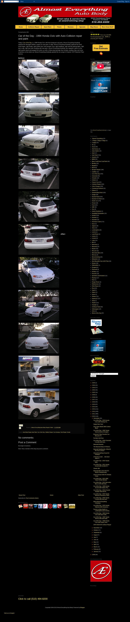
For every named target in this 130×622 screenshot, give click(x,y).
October (96, 530)
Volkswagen (95, 309)
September (97, 532)
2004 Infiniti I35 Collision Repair (102, 524)
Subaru (94, 296)
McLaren (94, 251)
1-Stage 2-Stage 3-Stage (99, 140)
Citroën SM (96, 468)
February (96, 549)
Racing (94, 278)
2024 (93, 385)
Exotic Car (95, 201)
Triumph (94, 305)
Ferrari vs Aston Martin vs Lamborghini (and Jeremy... (101, 510)
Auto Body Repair (27, 432)
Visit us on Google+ (9, 613)
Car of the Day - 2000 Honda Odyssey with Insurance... (101, 506)
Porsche (94, 273)
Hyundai (94, 219)
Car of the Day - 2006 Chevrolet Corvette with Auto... (102, 441)
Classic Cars (95, 182)
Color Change (96, 186)
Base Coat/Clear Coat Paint (99, 161)
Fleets (59, 27)
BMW (93, 159)
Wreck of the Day (96, 313)
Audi (93, 153)
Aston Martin (95, 151)
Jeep (93, 228)
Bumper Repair (96, 169)
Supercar (94, 298)
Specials (82, 27)
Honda (68, 432)
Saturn (94, 292)
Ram (93, 280)
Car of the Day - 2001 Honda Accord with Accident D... (101, 465)
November (97, 528)
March (95, 547)
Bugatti (94, 165)
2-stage (94, 142)
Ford (93, 205)
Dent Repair (63, 432)
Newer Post (22, 495)
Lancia (94, 232)
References (95, 284)
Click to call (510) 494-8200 (33, 598)
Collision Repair (34, 27)
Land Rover (95, 234)
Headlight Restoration (98, 213)
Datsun (94, 190)
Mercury (94, 255)
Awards (94, 157)
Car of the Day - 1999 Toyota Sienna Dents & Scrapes (101, 431)
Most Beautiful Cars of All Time (100, 261)
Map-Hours (94, 27)
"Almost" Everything (97, 138)
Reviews (70, 27)
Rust (93, 288)
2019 (93, 394)
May (95, 542)
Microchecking (96, 257)
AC (93, 144)
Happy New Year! (98, 424)
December (97, 418)
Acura (93, 147)
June (95, 539)
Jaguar (94, 226)
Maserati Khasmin (98, 444)
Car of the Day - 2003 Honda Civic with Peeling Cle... (101, 421)
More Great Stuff (107, 27)
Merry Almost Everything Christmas (100, 502)
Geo (93, 209)
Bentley (94, 163)
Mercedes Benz (96, 253)
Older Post (81, 495)
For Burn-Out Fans (98, 438)
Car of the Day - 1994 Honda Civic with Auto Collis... (101, 514)
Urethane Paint (96, 307)
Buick (93, 167)
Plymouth (94, 269)
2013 (93, 409)
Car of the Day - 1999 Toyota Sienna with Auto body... (101, 517)
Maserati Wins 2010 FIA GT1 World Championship (101, 471)
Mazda (94, 248)
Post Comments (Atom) (32, 498)
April (95, 544)
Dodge (94, 194)
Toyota (94, 302)
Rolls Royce (95, 286)
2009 (93, 554)
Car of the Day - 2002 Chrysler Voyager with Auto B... (101, 490)
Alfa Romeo (95, 149)
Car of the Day (27, 42)
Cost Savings (56, 432)
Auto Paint (48, 27)
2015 (93, 404)
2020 (93, 392)
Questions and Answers (98, 275)
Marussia (94, 244)
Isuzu (93, 223)
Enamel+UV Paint (97, 199)
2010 (93, 416)
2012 (93, 411)
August (96, 535)
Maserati (94, 246)
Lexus (93, 236)
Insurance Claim (96, 221)
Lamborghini (95, 230)
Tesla (93, 300)
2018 (93, 397)
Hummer (94, 217)
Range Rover (95, 282)
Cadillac (94, 172)
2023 (93, 387)
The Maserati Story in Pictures (101, 446)
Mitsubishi (95, 259)
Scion (93, 294)
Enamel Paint (95, 196)
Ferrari (94, 203)
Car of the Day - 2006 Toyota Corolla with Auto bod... (101, 498)
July (95, 537)
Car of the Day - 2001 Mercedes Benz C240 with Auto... (102, 483)
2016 (93, 402)
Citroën (94, 180)
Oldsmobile (95, 265)
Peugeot (94, 267)
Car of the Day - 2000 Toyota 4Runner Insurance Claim (101, 494)
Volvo (93, 311)
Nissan (94, 263)
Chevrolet (94, 176)
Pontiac (94, 271)
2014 (93, 406)
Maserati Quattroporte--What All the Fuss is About (102, 449)
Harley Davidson (96, 211)
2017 (93, 399)
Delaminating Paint (97, 192)
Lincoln (94, 238)
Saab (93, 290)
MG (93, 242)
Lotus (93, 240)
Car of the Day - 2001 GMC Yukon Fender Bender (100, 479)
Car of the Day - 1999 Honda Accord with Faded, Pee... (101, 486)
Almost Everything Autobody (99, 130)
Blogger (82, 607)
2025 (93, 383)
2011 (93, 414)
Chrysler (94, 178)
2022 (93, 390)
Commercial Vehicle (97, 188)
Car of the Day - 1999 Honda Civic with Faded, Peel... (101, 521)
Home (21, 27)
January (96, 551)
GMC (93, 207)
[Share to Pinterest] (22, 430)
